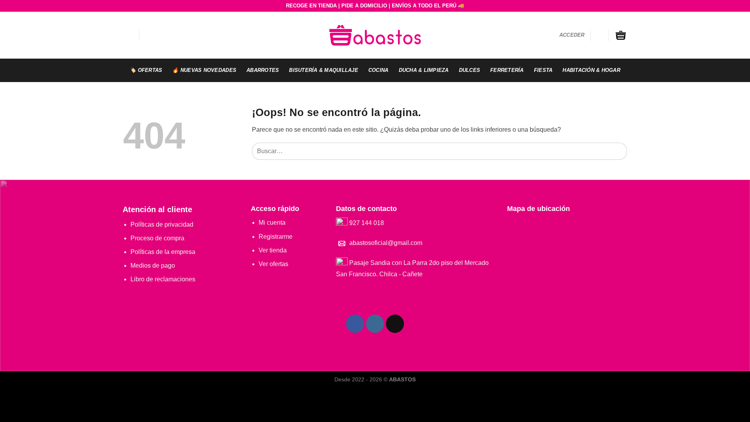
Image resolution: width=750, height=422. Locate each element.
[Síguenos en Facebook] (355, 324)
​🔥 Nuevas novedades (204, 70)
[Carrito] (620, 35)
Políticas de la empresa (162, 252)
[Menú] (128, 35)
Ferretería (507, 70)
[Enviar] (619, 151)
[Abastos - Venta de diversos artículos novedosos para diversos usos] (375, 35)
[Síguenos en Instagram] (375, 324)
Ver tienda (273, 250)
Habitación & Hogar (591, 70)
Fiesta (543, 70)
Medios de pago (152, 265)
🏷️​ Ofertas (146, 70)
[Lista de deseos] (599, 35)
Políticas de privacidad (161, 224)
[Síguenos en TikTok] (395, 324)
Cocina (378, 70)
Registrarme (276, 236)
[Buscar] (149, 35)
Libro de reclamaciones (162, 279)
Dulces (469, 70)
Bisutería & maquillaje (323, 70)
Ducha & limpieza (424, 70)
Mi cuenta (272, 222)
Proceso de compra (157, 238)
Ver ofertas (273, 264)
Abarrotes (262, 70)
